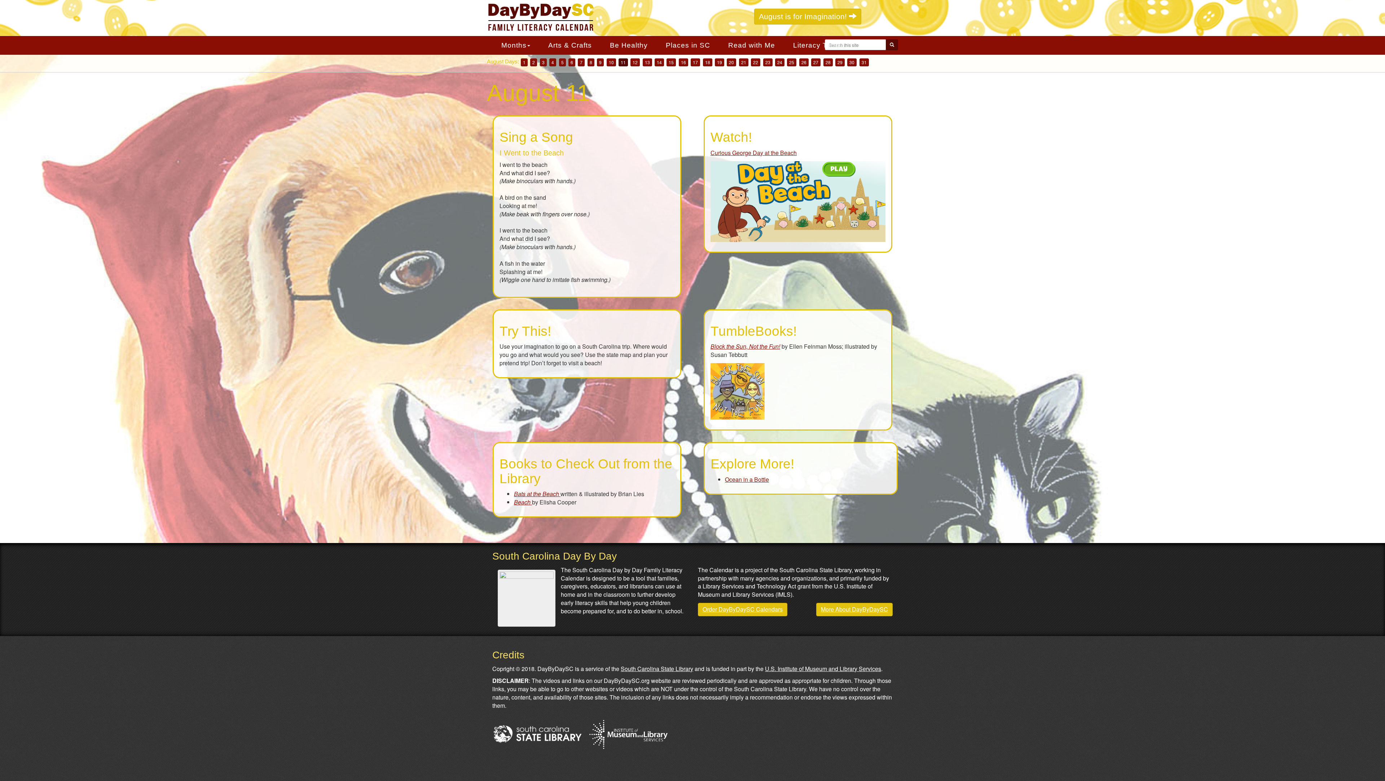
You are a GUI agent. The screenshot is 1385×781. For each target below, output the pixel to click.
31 (864, 62)
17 (695, 62)
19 (719, 62)
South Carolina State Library (657, 669)
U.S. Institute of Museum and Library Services (823, 669)
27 (815, 62)
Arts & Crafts (570, 45)
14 (659, 62)
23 (767, 62)
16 (683, 62)
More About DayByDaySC (854, 609)
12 (635, 62)
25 (791, 62)
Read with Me (751, 45)
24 (779, 62)
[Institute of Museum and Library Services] (628, 733)
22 (755, 62)
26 (803, 62)
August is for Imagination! (804, 16)
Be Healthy (629, 45)
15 (671, 62)
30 (851, 62)
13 (647, 62)
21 (743, 62)
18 (707, 62)
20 (731, 62)
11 (623, 62)
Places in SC (688, 45)
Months (514, 45)
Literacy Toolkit (819, 45)
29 (840, 62)
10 (611, 62)
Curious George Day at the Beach (754, 153)
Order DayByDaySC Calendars (743, 609)
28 (828, 62)
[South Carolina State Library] (537, 733)
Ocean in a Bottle (747, 479)
